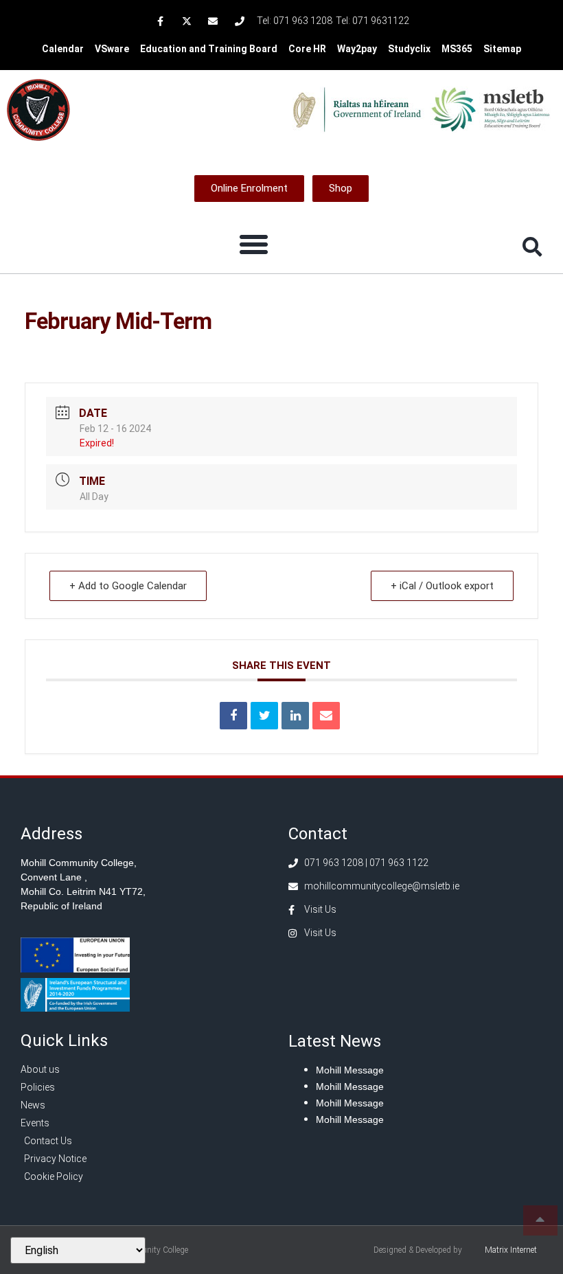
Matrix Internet (511, 1250)
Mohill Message (350, 1070)
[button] (253, 244)
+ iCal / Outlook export (442, 586)
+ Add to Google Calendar (128, 586)
